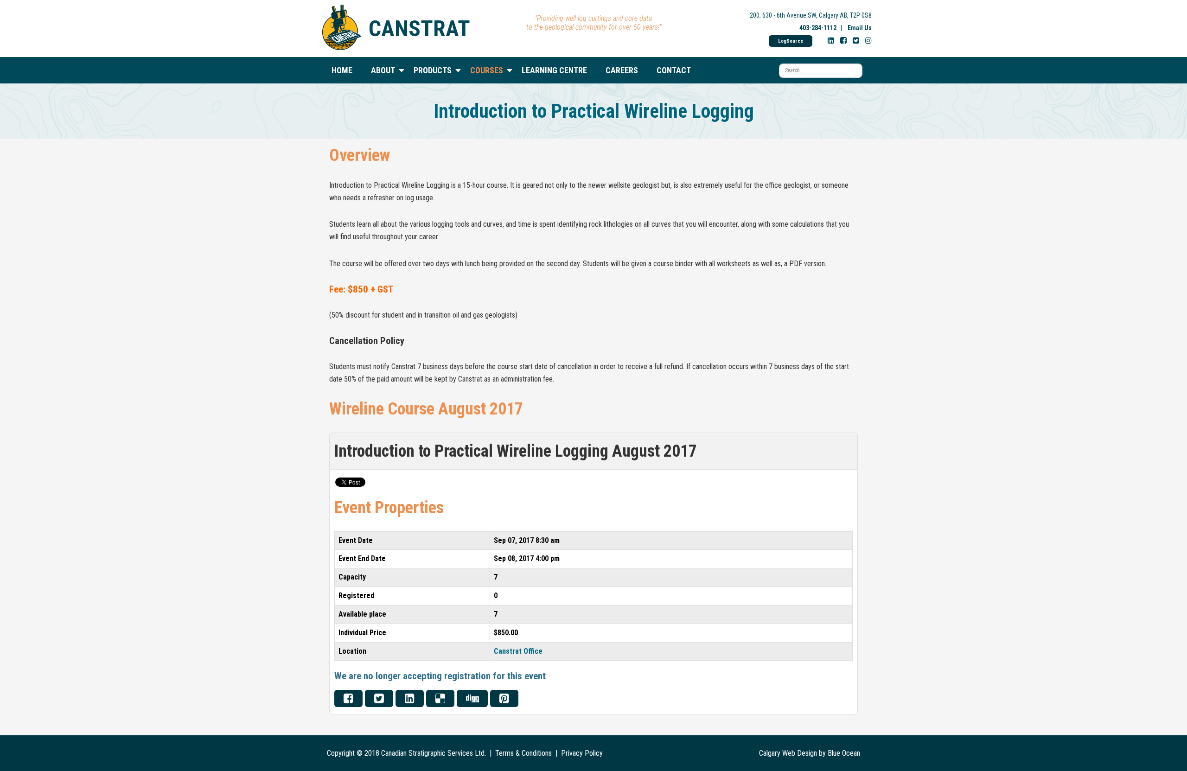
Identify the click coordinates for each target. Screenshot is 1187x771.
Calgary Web (777, 753)
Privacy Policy (582, 753)
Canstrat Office (518, 651)
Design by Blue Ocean (828, 753)
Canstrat (419, 28)
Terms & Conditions (523, 753)
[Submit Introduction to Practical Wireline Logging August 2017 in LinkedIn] (410, 698)
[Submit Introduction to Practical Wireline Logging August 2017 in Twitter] (379, 698)
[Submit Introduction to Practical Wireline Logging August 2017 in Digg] (472, 698)
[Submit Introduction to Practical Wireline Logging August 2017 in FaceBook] (348, 698)
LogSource (790, 41)
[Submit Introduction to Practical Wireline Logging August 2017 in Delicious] (440, 698)
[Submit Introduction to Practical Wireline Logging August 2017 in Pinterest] (504, 698)
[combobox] (820, 71)
